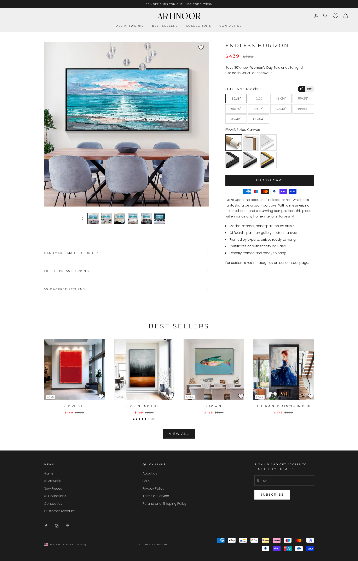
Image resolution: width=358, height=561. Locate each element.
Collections (198, 25)
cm (309, 88)
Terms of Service (156, 496)
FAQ (146, 480)
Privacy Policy (153, 488)
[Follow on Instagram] (57, 526)
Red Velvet (74, 406)
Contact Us (53, 503)
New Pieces (53, 488)
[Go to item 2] (106, 218)
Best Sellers (165, 25)
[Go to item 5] (146, 218)
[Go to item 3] (120, 218)
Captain (214, 406)
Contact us (230, 25)
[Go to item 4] (133, 218)
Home (48, 473)
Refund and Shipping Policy (165, 503)
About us (150, 473)
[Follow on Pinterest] (67, 526)
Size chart (254, 88)
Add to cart (269, 180)
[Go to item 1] (93, 218)
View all (179, 434)
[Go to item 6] (159, 218)
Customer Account (59, 511)
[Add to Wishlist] (205, 45)
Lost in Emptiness (144, 406)
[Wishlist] (335, 15)
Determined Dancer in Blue (284, 406)
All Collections (55, 496)
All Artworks (130, 25)
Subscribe (272, 494)
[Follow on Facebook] (46, 526)
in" (301, 88)
